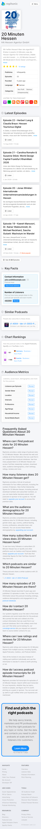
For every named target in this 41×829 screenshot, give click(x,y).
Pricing (4, 772)
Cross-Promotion (8, 800)
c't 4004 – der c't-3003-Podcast (23, 323)
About (4, 774)
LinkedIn (24, 820)
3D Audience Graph (28, 792)
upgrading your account (24, 530)
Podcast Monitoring (9, 805)
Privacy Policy (26, 814)
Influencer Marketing (9, 802)
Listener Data (26, 772)
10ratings (21, 66)
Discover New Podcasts (29, 800)
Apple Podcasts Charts (10, 822)
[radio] (4, 66)
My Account (6, 780)
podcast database (9, 601)
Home (4, 769)
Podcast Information (28, 774)
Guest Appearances (9, 792)
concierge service (9, 628)
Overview (24, 769)
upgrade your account (16, 499)
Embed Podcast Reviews (29, 802)
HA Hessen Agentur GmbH (15, 42)
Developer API (7, 782)
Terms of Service (27, 817)
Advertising (6, 797)
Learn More (20, 748)
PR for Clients (6, 794)
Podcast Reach (26, 794)
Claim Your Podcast (8, 777)
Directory (5, 817)
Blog (3, 814)
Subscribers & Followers (29, 797)
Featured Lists (7, 820)
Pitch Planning (26, 777)
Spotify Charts (7, 825)
